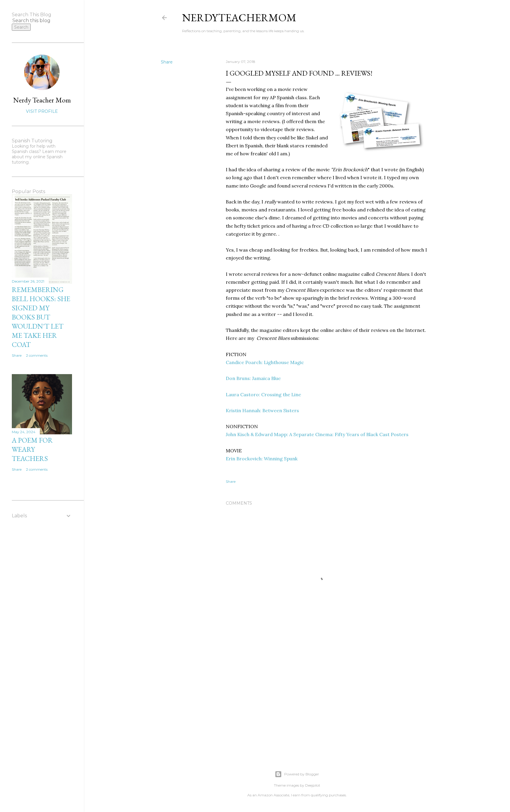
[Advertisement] (326, 699)
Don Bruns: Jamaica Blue (253, 378)
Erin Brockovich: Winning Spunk (262, 459)
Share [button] (167, 62)
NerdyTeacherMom (239, 18)
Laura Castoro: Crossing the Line (263, 394)
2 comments (37, 355)
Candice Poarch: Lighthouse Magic (265, 362)
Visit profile (42, 111)
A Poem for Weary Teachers (32, 449)
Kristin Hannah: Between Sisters (262, 410)
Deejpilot (312, 785)
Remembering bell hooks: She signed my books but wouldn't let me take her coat (41, 317)
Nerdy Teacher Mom (42, 100)
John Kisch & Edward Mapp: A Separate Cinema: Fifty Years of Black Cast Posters (317, 434)
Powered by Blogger (301, 774)
